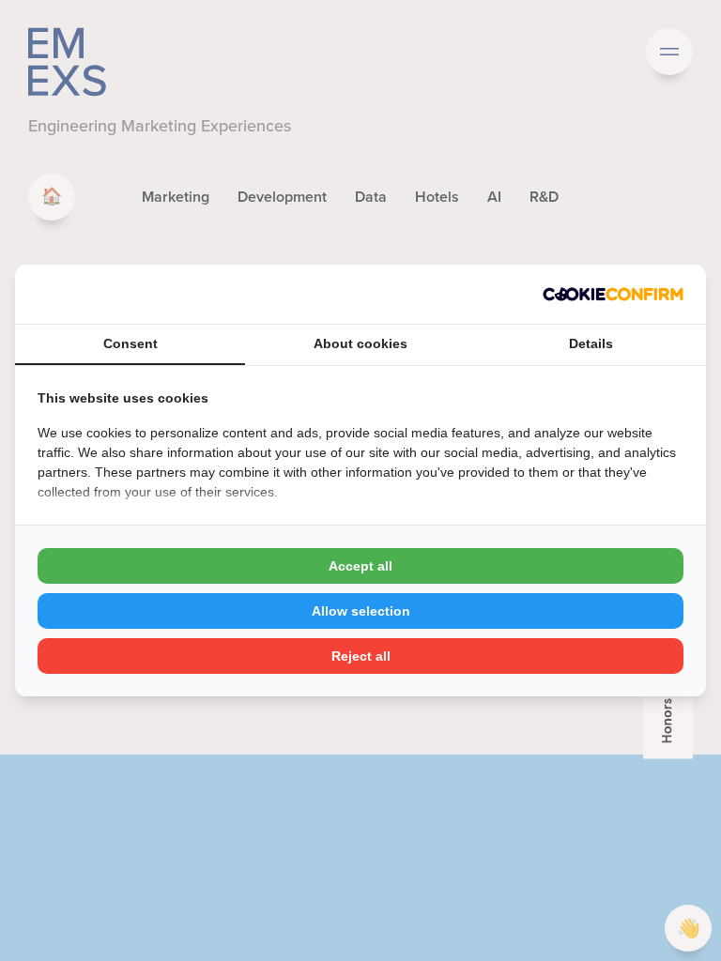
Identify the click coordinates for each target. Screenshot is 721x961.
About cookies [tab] (360, 343)
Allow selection (361, 610)
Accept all (360, 565)
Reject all (361, 656)
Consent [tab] (130, 343)
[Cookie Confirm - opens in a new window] (613, 294)
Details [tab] (591, 343)
